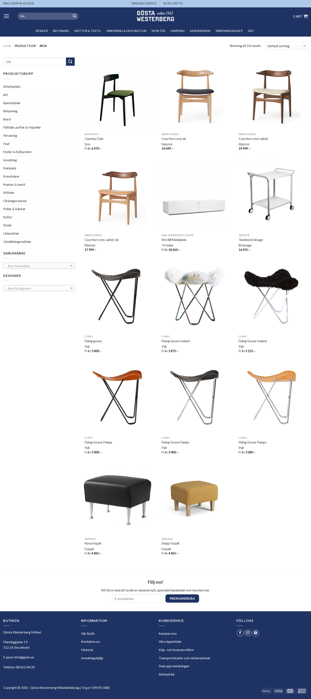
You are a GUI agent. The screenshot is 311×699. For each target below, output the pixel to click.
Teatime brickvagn (251, 240)
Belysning (61, 31)
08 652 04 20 (25, 667)
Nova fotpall (93, 543)
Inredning (10, 160)
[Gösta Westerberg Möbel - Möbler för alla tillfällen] (155, 16)
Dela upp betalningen (174, 666)
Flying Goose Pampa (98, 442)
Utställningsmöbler (17, 241)
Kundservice (168, 633)
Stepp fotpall (170, 543)
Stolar (7, 225)
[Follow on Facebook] (240, 632)
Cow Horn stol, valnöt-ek (102, 240)
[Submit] (74, 16)
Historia (87, 650)
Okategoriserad (14, 201)
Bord (7, 119)
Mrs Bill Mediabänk (174, 240)
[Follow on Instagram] (247, 632)
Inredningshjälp (229, 31)
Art (251, 31)
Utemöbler (11, 233)
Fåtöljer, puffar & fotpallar (22, 127)
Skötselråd (166, 674)
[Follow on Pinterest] (255, 632)
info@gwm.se (24, 657)
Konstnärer (11, 176)
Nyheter (158, 31)
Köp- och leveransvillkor (176, 650)
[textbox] (38, 266)
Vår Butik (88, 633)
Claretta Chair (94, 139)
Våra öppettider (170, 641)
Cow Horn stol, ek (174, 139)
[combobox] (39, 266)
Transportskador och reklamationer (185, 658)
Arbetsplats (12, 86)
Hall (6, 143)
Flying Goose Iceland (176, 341)
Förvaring (10, 135)
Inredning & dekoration (126, 31)
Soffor (7, 217)
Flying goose (93, 341)
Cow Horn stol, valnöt (253, 139)
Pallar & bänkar (14, 209)
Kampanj (177, 31)
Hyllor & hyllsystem (17, 152)
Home (7, 46)
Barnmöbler (12, 103)
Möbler (42, 31)
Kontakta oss (90, 641)
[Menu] (6, 16)
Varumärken (200, 31)
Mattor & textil (87, 31)
